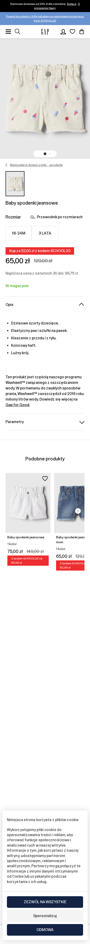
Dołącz (71, 4)
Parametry (15, 422)
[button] (45, 153)
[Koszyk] (81, 31)
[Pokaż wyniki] (17, 31)
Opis (9, 304)
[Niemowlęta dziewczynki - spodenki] (7, 165)
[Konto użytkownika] (63, 31)
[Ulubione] (72, 31)
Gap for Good (17, 405)
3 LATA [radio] (45, 233)
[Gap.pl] (45, 32)
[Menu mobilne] (8, 31)
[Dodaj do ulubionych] (45, 478)
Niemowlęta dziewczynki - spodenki (36, 165)
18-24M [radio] (18, 233)
